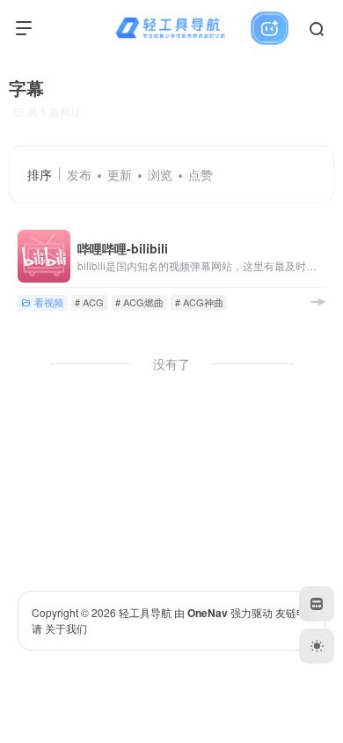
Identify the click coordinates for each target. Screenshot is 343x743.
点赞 (200, 174)
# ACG (89, 302)
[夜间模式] (316, 646)
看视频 (48, 302)
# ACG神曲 (199, 302)
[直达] (317, 301)
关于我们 (66, 628)
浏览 (160, 174)
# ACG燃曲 (139, 302)
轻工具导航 (145, 612)
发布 (79, 174)
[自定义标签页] (316, 604)
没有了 (171, 363)
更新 (119, 174)
